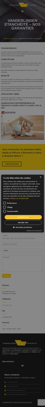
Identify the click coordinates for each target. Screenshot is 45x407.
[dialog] (22, 203)
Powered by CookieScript (34, 230)
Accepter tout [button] (23, 217)
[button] (22, 227)
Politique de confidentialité (19, 198)
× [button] (40, 177)
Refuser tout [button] (23, 222)
